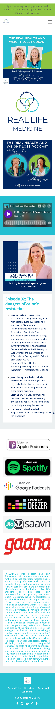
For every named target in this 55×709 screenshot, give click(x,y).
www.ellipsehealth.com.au (35, 366)
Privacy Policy (14, 688)
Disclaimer (29, 688)
